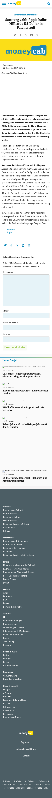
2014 (20, 785)
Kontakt (26, 756)
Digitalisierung (10, 624)
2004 (29, 788)
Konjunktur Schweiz (12, 517)
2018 (47, 781)
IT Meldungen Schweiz (13, 628)
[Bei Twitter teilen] (15, 35)
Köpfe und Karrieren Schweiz (16, 524)
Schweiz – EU (9, 707)
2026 (4, 781)
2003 (35, 788)
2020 (37, 781)
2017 (4, 785)
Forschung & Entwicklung (14, 700)
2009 (47, 785)
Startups (7, 614)
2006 (18, 788)
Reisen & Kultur (10, 652)
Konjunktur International (14, 548)
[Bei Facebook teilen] (20, 35)
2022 (26, 781)
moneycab (10, 65)
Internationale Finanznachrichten (18, 572)
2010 (41, 785)
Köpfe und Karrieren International (18, 555)
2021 (31, 781)
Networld (7, 645)
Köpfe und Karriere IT (13, 635)
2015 (15, 785)
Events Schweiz (10, 521)
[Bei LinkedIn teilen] (32, 35)
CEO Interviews (10, 676)
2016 (9, 785)
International (9, 538)
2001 (46, 788)
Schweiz (7, 507)
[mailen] (37, 35)
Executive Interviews (12, 679)
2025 (9, 781)
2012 (31, 785)
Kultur (6, 655)
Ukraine (6, 704)
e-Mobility (8, 693)
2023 (20, 781)
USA (5, 600)
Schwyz (6, 531)
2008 (7, 788)
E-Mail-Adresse (10, 323)
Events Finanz (9, 579)
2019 (42, 781)
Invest (6, 583)
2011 (36, 785)
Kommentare (9, 714)
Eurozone (7, 596)
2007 (12, 788)
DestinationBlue (10, 666)
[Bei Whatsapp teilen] (26, 35)
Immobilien (8, 711)
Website (6, 335)
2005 (23, 788)
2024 (15, 781)
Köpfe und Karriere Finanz (15, 576)
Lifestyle (7, 659)
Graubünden (9, 528)
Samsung (11, 229)
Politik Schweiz (10, 514)
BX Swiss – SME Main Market (16, 569)
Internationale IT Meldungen (16, 631)
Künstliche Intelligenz (13, 621)
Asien (5, 593)
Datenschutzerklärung (26, 749)
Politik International (12, 545)
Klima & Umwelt (10, 686)
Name (6, 311)
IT (4, 617)
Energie (6, 690)
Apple (9, 233)
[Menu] (4, 4)
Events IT (7, 638)
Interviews (8, 672)
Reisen (6, 662)
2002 (40, 788)
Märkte (6, 590)
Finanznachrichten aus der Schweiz (19, 565)
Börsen (6, 603)
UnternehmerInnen (12, 717)
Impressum (26, 742)
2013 (25, 785)
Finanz (6, 562)
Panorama (7, 552)
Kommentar (9, 272)
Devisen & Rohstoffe (12, 607)
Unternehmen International (26, 15)
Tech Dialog (8, 642)
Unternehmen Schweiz (13, 510)
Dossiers (7, 697)
